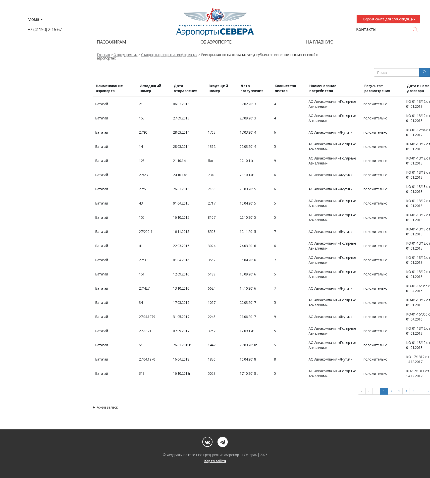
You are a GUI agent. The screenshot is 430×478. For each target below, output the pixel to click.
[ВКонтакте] (207, 442)
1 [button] (384, 391)
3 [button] (398, 391)
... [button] (376, 391)
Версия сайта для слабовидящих (388, 19)
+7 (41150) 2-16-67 (45, 29)
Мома (34, 19)
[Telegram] (222, 442)
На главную (319, 42)
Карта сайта (215, 460)
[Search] (424, 72)
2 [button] (391, 391)
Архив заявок (107, 407)
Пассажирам (111, 42)
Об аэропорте (216, 42)
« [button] (362, 391)
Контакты (366, 29)
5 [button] (413, 391)
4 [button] (406, 391)
